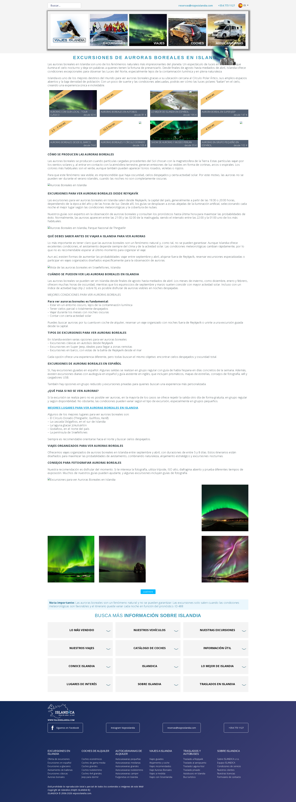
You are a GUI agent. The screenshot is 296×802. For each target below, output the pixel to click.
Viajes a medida (157, 773)
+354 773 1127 (226, 5)
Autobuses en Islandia (194, 773)
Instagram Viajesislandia (123, 727)
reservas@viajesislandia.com (196, 5)
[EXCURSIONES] (109, 30)
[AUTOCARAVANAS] (226, 30)
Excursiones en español (59, 762)
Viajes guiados (156, 759)
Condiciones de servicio (229, 766)
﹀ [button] (108, 625)
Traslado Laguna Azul (193, 766)
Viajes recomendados (160, 766)
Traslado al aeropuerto (194, 762)
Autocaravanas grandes (127, 766)
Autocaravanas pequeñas (128, 759)
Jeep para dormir (90, 777)
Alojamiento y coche (159, 762)
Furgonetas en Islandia (126, 777)
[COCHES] (187, 30)
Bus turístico (189, 777)
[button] (289, 795)
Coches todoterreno (92, 769)
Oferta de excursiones (59, 759)
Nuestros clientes (225, 769)
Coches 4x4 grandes (92, 773)
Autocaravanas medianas (128, 762)
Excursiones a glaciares (59, 766)
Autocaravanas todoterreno (129, 769)
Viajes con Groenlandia (160, 777)
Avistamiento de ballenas (60, 769)
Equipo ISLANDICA (226, 762)
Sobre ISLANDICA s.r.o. (228, 759)
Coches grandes (90, 766)
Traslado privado (191, 769)
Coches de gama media (93, 762)
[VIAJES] (148, 30)
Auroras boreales (56, 777)
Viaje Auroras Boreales (160, 769)
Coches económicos (92, 759)
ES (245, 5)
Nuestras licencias (226, 773)
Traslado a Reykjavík (193, 759)
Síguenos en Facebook (67, 727)
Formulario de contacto (229, 777)
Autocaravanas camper (126, 773)
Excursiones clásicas (58, 773)
